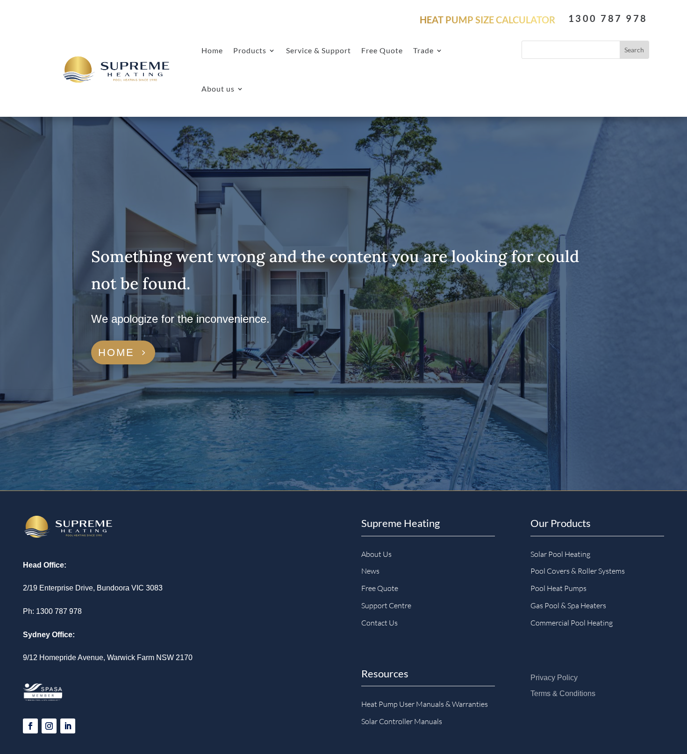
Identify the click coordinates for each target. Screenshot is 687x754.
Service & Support (318, 50)
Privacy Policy (554, 678)
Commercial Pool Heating (571, 622)
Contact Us (379, 622)
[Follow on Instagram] (49, 725)
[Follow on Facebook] (30, 725)
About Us (376, 554)
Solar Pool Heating (560, 554)
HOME (116, 352)
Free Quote (382, 50)
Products (249, 50)
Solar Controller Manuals (401, 721)
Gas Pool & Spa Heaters (568, 605)
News (370, 571)
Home (212, 50)
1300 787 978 (607, 18)
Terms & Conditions (562, 693)
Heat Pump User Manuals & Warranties (424, 704)
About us (218, 88)
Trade (423, 50)
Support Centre (386, 605)
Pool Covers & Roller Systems (577, 571)
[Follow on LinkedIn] (67, 725)
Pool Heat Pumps (558, 588)
